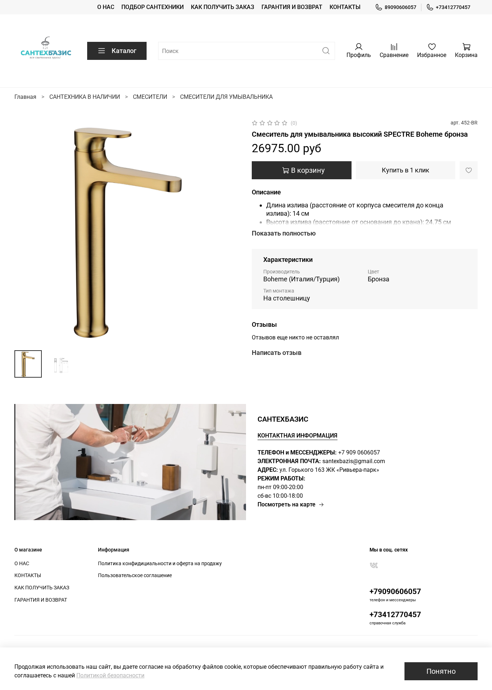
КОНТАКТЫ (345, 7)
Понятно (441, 671)
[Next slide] (228, 231)
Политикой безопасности (110, 675)
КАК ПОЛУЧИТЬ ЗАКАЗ (222, 7)
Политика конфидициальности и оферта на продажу (160, 564)
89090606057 (400, 7)
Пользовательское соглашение (135, 575)
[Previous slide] (26, 231)
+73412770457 (453, 7)
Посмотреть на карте (287, 504)
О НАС (105, 7)
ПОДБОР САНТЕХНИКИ (152, 7)
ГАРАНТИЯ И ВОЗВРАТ (291, 7)
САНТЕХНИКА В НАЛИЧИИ (84, 96)
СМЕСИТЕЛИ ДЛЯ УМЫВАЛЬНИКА (226, 96)
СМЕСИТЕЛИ (150, 96)
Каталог (124, 50)
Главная (25, 96)
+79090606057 (395, 591)
